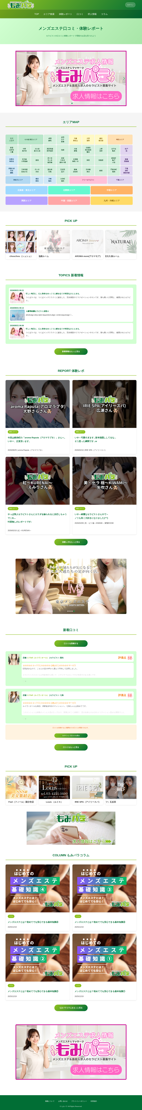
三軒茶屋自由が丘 (24, 171)
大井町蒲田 (62, 180)
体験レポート (65, 14)
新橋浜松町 (75, 171)
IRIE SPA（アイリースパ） (88, 802)
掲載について (49, 1101)
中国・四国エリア (69, 201)
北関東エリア (69, 190)
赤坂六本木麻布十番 (63, 160)
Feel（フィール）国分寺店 (21, 802)
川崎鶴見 (49, 180)
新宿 (37, 160)
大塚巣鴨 (75, 150)
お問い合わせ (63, 1101)
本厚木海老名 (11, 160)
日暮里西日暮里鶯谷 (88, 150)
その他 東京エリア (30, 139)
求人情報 (92, 14)
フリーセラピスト (88, 180)
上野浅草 (101, 150)
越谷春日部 (101, 139)
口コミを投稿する (71, 643)
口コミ (80, 14)
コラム (104, 14)
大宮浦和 (88, 139)
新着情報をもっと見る (71, 351)
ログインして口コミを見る (71, 735)
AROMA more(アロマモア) (88, 256)
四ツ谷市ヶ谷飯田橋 (50, 160)
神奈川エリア (18, 180)
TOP (36, 14)
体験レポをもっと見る (71, 542)
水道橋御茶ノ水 (75, 160)
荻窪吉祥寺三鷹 (11, 150)
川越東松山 (75, 139)
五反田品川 (62, 171)
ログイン (130, 5)
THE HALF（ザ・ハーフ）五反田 (110, 802)
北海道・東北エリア (27, 190)
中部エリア (112, 190)
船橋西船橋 (126, 160)
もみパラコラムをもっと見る (71, 1008)
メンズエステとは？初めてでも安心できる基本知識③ (100, 922)
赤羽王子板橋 (62, 139)
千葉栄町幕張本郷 (126, 171)
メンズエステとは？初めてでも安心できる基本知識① (100, 991)
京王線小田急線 (24, 160)
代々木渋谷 (37, 171)
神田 (88, 160)
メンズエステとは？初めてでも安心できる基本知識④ (33, 922)
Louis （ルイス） (54, 802)
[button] (124, 78)
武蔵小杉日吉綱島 (12, 171)
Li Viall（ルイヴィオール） (38, 658)
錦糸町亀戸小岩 (113, 160)
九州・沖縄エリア (112, 201)
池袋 (62, 150)
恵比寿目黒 (50, 171)
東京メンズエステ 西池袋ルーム (43, 256)
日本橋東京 (88, 171)
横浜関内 (37, 180)
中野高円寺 (24, 150)
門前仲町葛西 (114, 171)
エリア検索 (48, 14)
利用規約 (94, 1101)
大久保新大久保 (37, 150)
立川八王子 (11, 139)
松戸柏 (126, 150)
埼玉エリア (120, 139)
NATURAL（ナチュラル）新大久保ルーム (111, 256)
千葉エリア (120, 180)
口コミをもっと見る (71, 747)
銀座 (101, 170)
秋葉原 (101, 160)
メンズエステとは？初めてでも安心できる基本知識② (33, 991)
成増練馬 (49, 139)
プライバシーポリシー (79, 1101)
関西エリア (27, 201)
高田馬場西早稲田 (50, 150)
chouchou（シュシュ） (21, 256)
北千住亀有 (113, 150)
